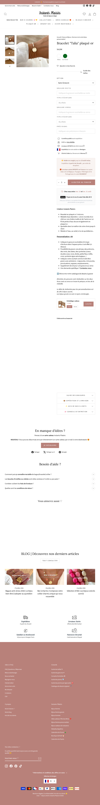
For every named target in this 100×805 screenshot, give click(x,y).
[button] (66, 66)
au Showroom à (73, 153)
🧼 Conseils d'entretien (76, 412)
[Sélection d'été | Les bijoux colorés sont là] (81, 577)
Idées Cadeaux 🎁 (64, 20)
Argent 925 (45, 24)
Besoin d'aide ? (36, 6)
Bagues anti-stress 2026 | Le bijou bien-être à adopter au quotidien (19, 592)
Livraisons (8, 693)
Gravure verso (64, 107)
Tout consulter (50, 561)
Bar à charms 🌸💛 (29, 20)
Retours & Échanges (23, 6)
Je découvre (50, 445)
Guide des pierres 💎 (57, 680)
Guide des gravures (76, 395)
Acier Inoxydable (63, 24)
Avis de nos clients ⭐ (60, 794)
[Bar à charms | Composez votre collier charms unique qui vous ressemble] (50, 577)
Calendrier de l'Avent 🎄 (58, 732)
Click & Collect (9, 683)
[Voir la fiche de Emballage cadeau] (61, 304)
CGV (6, 696)
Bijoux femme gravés (57, 712)
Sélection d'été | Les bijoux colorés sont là (81, 592)
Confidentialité (48, 794)
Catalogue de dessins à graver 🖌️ (61, 686)
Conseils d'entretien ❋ (58, 676)
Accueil (59, 37)
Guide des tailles (86, 72)
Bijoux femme (55, 709)
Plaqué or (31, 24)
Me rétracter (8, 690)
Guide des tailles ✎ (57, 669)
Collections (46, 20)
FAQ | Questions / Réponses (13, 669)
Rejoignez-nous (10, 680)
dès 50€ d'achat (72, 146)
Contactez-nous (49, 6)
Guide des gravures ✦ (58, 673)
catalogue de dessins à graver (82, 274)
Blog (57, 6)
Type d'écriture (64, 98)
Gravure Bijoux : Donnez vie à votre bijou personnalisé (72, 38)
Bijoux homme (55, 715)
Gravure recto (64, 88)
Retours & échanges (11, 673)
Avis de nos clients (10, 715)
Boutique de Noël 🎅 (57, 736)
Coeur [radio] (69, 307)
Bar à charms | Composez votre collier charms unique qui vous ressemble (50, 594)
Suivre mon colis (10, 6)
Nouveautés (12, 20)
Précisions (62, 127)
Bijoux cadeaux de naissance (60, 726)
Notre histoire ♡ (10, 709)
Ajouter (88, 304)
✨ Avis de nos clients (75, 406)
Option (60, 78)
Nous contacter (9, 676)
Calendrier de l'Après (57, 739)
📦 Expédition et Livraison (76, 401)
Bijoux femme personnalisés (60, 722)
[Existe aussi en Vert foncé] (64, 385)
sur (68, 142)
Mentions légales (38, 794)
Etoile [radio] (75, 307)
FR (50, 781)
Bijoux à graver (83, 20)
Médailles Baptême (57, 729)
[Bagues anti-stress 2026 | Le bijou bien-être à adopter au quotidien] (19, 577)
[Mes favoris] (85, 14)
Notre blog (8, 712)
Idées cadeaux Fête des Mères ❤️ (61, 719)
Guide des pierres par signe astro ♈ (62, 683)
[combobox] (50, 781)
